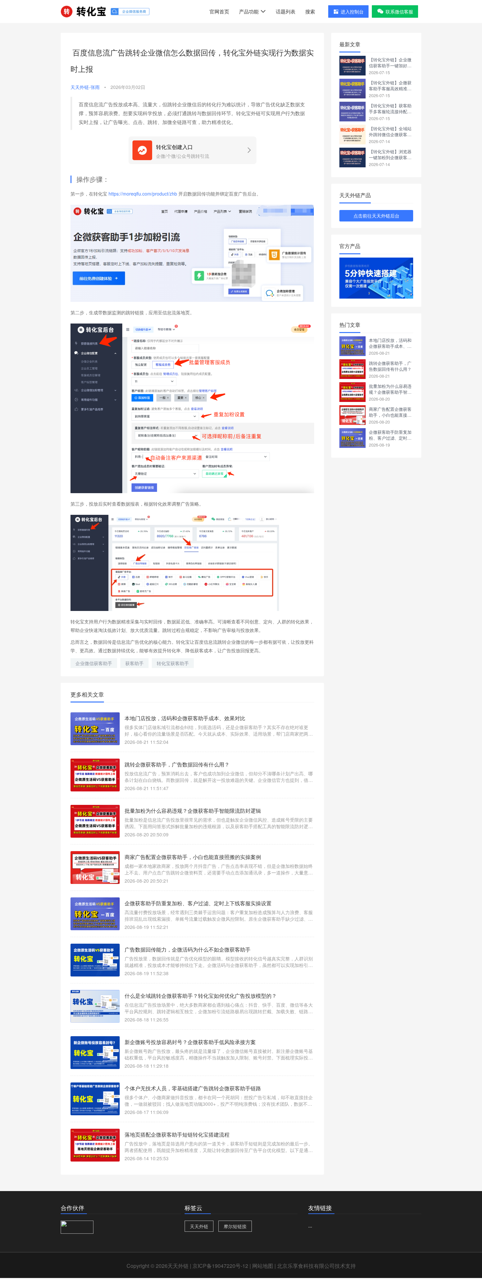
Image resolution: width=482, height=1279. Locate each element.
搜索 (310, 11)
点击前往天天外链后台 (376, 215)
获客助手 (134, 663)
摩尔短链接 (235, 1226)
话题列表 (285, 11)
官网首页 (219, 11)
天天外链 (199, 1226)
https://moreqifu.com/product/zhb (143, 193)
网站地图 (262, 1265)
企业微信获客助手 (93, 663)
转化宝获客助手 (173, 663)
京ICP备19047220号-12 (220, 1265)
